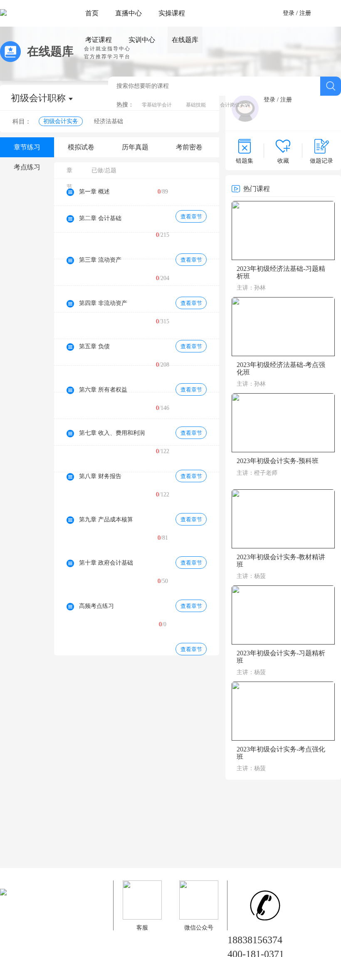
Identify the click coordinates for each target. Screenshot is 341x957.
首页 (92, 13)
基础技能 (196, 105)
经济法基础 (108, 121)
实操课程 (171, 13)
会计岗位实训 (235, 105)
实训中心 (141, 39)
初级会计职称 (38, 98)
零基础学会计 (157, 105)
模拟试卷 (81, 147)
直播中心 (128, 13)
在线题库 (185, 39)
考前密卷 (189, 147)
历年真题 (135, 147)
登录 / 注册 (297, 13)
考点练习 (27, 167)
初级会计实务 (60, 121)
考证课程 (98, 39)
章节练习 (27, 147)
